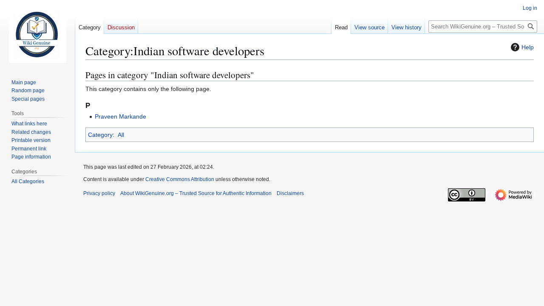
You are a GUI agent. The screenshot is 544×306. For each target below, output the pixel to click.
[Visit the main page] (37, 34)
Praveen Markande (120, 116)
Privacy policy (99, 193)
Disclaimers (290, 193)
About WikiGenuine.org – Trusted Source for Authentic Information (196, 193)
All (121, 134)
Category (100, 134)
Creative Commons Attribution (179, 179)
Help (527, 47)
